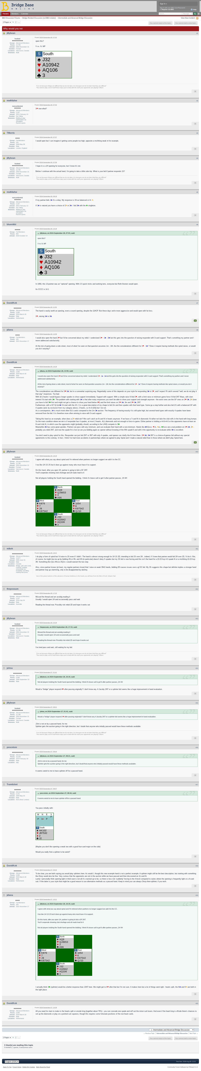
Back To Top (7, 1067)
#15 (197, 703)
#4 (197, 158)
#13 (197, 618)
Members (14, 14)
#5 (197, 192)
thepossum (12, 589)
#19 (197, 895)
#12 (197, 589)
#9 (197, 362)
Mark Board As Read (43, 1067)
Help (194, 9)
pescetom (12, 747)
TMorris (11, 133)
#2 (197, 101)
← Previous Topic (149, 1033)
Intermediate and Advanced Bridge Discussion (75, 18)
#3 (197, 133)
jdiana (10, 330)
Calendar (24, 14)
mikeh (10, 548)
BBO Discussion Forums (11, 18)
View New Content (188, 18)
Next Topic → (194, 1033)
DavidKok (12, 303)
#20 (197, 1003)
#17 (197, 784)
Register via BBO (168, 9)
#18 (197, 866)
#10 (197, 452)
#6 (197, 224)
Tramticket (12, 784)
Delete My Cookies (28, 1067)
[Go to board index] (18, 6)
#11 (197, 549)
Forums (6, 14)
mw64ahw (12, 100)
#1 (197, 33)
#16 (197, 747)
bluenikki (11, 224)
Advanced (198, 13)
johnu (10, 668)
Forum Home (17, 1067)
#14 (197, 668)
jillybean (11, 33)
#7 (197, 303)
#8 (197, 330)
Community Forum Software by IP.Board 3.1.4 (183, 1067)
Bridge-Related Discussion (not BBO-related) (39, 18)
